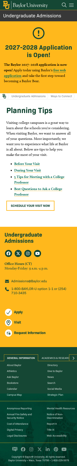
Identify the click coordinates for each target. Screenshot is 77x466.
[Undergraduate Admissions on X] (18, 253)
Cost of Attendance (17, 423)
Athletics (12, 371)
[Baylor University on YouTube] (63, 451)
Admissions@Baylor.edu (29, 281)
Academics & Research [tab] (56, 358)
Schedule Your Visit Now (30, 205)
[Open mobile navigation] (72, 6)
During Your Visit (27, 170)
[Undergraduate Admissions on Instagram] (28, 253)
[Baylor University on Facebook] (22, 451)
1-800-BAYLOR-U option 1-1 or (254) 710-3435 (38, 290)
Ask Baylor (13, 376)
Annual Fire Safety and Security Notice (19, 415)
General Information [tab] (21, 358)
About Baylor (14, 365)
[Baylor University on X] (39, 451)
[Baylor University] (25, 5)
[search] (62, 5)
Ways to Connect (61, 96)
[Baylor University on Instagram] (30, 451)
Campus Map (14, 394)
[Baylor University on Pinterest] (55, 451)
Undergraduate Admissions (32, 15)
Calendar (12, 388)
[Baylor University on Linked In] (47, 451)
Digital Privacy (15, 429)
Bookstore (12, 382)
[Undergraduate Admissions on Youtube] (37, 253)
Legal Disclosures (17, 435)
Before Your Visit (27, 164)
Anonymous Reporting (19, 408)
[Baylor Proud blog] (14, 451)
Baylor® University (34, 456)
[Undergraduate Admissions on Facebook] (8, 253)
